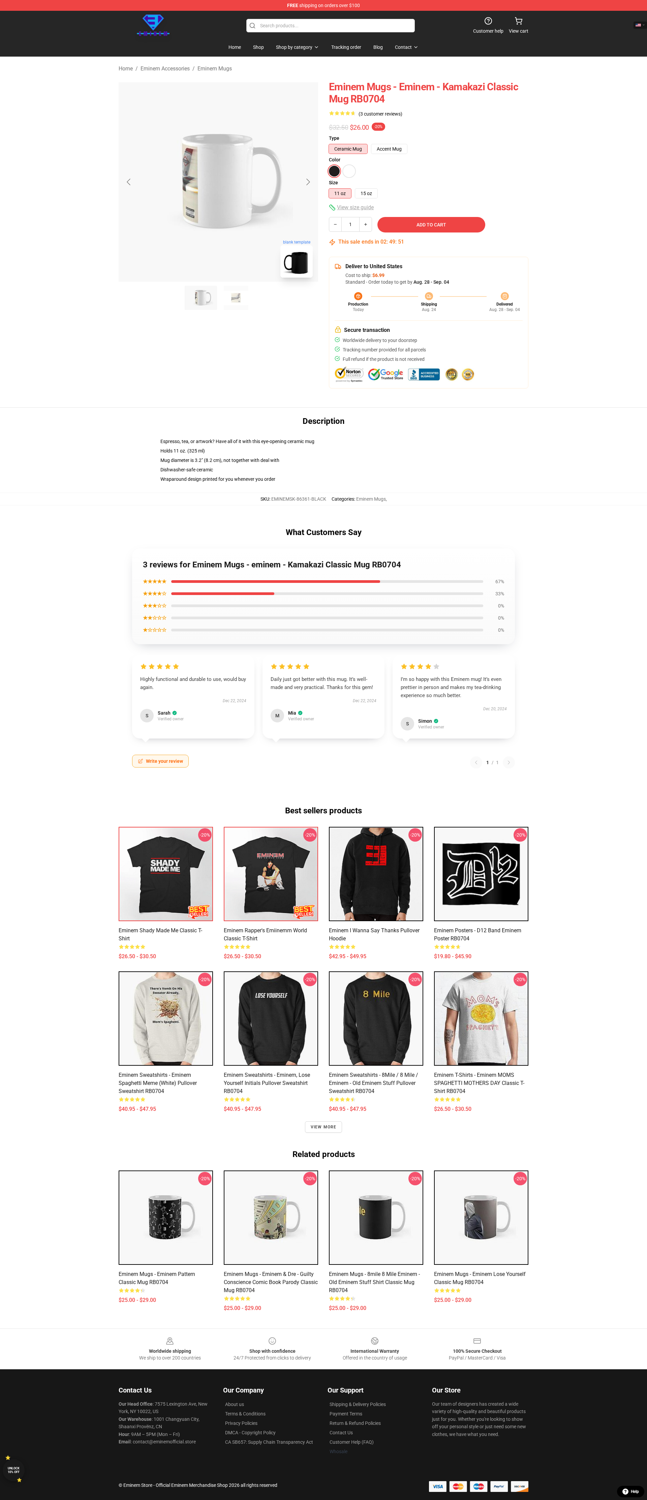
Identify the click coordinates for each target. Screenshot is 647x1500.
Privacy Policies (241, 1423)
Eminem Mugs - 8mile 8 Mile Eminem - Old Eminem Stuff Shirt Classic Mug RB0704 (374, 1282)
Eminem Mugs (214, 68)
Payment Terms (346, 1413)
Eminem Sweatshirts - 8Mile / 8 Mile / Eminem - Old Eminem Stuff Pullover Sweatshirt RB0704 (373, 1083)
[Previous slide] (129, 182)
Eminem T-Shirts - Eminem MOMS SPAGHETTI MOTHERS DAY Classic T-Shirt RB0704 (479, 1083)
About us (234, 1404)
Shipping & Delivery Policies (358, 1404)
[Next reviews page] (509, 762)
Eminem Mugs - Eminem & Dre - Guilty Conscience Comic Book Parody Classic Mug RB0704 (271, 1282)
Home (126, 68)
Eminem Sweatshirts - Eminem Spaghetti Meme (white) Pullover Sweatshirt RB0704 (158, 1083)
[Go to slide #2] (236, 298)
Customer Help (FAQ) (352, 1442)
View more (324, 1127)
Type (334, 138)
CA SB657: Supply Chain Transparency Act (269, 1442)
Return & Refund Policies (355, 1423)
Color (334, 159)
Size (333, 182)
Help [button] (635, 1491)
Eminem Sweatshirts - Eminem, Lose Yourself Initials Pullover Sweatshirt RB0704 (267, 1083)
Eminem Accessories (165, 68)
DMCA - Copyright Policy (250, 1432)
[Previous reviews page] (476, 762)
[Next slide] (308, 182)
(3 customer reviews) (380, 114)
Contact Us (341, 1432)
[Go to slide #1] (201, 298)
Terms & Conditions (245, 1413)
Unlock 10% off (14, 1470)
